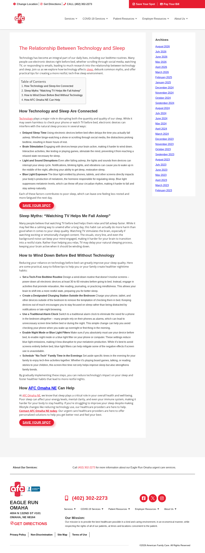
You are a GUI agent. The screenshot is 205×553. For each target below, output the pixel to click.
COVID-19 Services (94, 18)
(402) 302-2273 (86, 467)
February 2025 (163, 77)
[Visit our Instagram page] (162, 498)
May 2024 (161, 123)
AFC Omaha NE (42, 388)
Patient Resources (123, 18)
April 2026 (161, 67)
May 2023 (161, 175)
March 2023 (162, 185)
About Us (179, 18)
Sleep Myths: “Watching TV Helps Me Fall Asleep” (52, 90)
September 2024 (164, 103)
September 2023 (164, 154)
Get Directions (52, 4)
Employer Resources (154, 18)
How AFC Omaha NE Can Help (42, 99)
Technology (26, 118)
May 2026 (161, 62)
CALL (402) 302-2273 (79, 4)
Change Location (27, 4)
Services (69, 18)
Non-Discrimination (42, 534)
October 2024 (163, 98)
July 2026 (160, 51)
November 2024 (164, 92)
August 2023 (162, 159)
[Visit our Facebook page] (144, 498)
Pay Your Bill (171, 4)
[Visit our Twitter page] (153, 498)
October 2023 (163, 149)
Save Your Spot (145, 4)
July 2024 (160, 113)
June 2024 (161, 118)
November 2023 (164, 144)
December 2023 (164, 139)
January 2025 (163, 82)
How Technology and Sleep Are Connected (48, 86)
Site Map (62, 534)
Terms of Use (79, 534)
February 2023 (163, 190)
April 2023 (161, 180)
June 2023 (161, 169)
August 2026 (162, 46)
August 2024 (162, 108)
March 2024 (162, 134)
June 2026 (161, 56)
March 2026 (162, 72)
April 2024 (161, 128)
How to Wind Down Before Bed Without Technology (53, 95)
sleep (90, 69)
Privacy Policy (18, 534)
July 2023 (160, 164)
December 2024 (164, 87)
